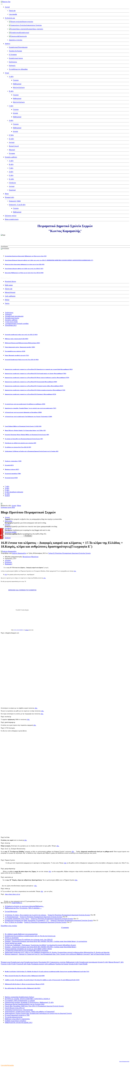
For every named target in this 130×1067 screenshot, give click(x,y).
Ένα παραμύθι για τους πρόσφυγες (15, 351)
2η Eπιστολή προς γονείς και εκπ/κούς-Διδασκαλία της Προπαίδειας (23, 412)
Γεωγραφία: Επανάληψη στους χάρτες (17, 918)
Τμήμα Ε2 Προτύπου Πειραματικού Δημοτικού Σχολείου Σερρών (69, 553)
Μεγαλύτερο (27, 557)
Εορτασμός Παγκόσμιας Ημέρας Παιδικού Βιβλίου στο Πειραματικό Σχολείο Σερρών (27, 434)
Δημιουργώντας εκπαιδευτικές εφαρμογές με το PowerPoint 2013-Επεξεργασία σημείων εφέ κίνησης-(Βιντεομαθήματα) (35, 373)
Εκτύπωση (8, 562)
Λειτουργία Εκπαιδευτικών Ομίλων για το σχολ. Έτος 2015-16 (22, 359)
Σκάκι (29, 964)
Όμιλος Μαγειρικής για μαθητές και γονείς (17, 355)
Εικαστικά (12, 190)
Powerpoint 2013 (44, 962)
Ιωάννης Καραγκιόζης (19, 553)
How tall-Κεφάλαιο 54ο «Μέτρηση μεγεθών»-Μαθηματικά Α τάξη (22, 988)
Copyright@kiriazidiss (7, 1065)
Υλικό (7, 73)
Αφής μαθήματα (10, 296)
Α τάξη (11, 76)
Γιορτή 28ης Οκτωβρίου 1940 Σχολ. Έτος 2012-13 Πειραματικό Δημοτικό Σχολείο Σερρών (34, 1006)
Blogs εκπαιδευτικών (12, 219)
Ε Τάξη (11, 135)
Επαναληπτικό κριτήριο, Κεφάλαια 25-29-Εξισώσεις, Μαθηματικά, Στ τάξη (29, 1002)
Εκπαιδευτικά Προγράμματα (18, 47)
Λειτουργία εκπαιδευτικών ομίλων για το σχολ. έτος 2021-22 (21, 334)
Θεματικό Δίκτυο (10, 281)
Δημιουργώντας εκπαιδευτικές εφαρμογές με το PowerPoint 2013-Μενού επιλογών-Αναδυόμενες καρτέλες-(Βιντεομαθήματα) (37, 377)
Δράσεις (7, 43)
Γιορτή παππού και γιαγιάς (13, 943)
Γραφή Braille (83, 964)
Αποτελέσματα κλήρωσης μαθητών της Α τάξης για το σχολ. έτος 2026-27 (24, 268)
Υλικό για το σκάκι (11, 322)
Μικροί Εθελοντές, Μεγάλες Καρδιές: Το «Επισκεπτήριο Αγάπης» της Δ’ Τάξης (25, 430)
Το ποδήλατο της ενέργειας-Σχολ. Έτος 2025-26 (18, 447)
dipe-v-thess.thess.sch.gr (12, 894)
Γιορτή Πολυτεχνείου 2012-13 (14, 1008)
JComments (65, 927)
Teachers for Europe (15, 51)
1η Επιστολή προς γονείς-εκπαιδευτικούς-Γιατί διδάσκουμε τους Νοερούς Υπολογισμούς (28, 416)
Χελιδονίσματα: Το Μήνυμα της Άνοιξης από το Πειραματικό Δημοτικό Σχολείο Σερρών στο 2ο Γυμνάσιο (31, 451)
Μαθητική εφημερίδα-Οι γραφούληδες (17, 1019)
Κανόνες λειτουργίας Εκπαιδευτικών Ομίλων (19, 997)
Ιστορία (15, 113)
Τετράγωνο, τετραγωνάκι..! (13, 461)
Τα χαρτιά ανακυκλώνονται (13, 1017)
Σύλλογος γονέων (10, 215)
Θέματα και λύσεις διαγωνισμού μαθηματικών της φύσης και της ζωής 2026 (24, 264)
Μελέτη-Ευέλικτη (19, 87)
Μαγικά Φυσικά (10, 292)
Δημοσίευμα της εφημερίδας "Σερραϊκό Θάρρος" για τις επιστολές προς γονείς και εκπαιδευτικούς (30, 408)
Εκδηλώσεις (13, 62)
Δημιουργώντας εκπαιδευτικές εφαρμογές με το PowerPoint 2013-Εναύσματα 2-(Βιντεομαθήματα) (30, 394)
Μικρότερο (34, 557)
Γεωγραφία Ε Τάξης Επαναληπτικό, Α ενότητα (20, 1000)
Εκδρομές (12, 65)
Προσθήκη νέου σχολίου (9, 926)
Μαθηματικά (17, 84)
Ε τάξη (11, 175)
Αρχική (7, 7)
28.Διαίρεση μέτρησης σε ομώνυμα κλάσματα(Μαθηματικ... (24, 906)
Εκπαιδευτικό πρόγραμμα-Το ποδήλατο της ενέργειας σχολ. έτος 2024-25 (29, 939)
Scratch (7, 495)
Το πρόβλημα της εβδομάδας (18, 69)
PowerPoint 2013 (10, 325)
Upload (26, 630)
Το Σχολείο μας (10, 18)
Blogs (7, 194)
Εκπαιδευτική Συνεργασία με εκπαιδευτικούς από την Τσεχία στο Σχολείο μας (30, 936)
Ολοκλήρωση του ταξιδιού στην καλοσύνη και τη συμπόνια (20, 443)
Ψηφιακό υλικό (6, 962)
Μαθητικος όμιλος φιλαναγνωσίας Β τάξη (16, 338)
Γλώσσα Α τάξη (6, 964)
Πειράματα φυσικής (37, 964)
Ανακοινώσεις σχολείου (58, 962)
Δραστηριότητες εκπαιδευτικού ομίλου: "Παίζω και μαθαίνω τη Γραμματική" (30, 1011)
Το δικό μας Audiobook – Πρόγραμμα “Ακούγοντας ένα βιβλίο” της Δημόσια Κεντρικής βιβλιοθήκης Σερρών (40, 945)
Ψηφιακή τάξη (9, 197)
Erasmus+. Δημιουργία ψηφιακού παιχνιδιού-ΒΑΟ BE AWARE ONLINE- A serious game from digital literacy (40, 947)
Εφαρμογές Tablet (15, 201)
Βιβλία (7, 300)
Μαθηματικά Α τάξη (72, 962)
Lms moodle (13, 14)
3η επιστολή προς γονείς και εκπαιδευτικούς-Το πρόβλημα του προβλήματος (25, 404)
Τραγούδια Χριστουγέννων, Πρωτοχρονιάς (19, 1010)
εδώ (6, 574)
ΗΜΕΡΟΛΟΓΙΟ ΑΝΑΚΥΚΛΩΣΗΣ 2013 (18, 1022)
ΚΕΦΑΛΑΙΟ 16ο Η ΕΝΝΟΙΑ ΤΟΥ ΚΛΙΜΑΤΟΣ (22, 590)
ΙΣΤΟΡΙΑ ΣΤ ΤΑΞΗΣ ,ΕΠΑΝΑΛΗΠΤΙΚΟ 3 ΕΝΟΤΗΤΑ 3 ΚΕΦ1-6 (27, 999)
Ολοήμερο (12, 183)
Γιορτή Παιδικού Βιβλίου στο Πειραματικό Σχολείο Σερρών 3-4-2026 (23, 426)
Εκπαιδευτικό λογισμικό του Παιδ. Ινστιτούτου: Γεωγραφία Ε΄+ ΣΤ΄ (27, 920)
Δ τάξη (11, 120)
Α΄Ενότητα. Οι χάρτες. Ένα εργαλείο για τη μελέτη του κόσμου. (25, 915)
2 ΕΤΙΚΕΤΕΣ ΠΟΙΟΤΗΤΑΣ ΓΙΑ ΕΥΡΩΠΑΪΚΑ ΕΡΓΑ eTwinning (26, 950)
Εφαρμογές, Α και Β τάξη (17, 205)
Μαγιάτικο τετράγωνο (12, 469)
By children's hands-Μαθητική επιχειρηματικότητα (21, 934)
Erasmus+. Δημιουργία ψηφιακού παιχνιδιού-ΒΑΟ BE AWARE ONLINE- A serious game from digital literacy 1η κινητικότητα (46, 941)
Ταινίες (7, 303)
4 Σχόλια (8, 560)
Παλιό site (12, 10)
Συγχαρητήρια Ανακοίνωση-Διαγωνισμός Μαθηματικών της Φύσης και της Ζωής (26, 256)
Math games (9, 285)
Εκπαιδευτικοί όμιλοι (16, 58)
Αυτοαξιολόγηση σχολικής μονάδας (17, 323)
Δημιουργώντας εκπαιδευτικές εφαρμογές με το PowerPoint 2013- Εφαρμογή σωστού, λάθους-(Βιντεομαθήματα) (34, 386)
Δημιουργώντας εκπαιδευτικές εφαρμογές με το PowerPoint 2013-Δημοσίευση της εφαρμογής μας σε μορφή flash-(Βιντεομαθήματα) (39, 369)
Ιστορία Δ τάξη (73, 964)
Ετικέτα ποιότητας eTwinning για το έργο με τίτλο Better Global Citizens (28, 949)
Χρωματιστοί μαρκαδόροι (13, 473)
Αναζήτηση (28, 536)
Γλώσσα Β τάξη (21, 964)
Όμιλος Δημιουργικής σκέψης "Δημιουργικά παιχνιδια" (20, 347)
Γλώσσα (15, 80)
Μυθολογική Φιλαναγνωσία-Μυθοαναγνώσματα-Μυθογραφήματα (22, 342)
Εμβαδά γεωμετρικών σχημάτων (15, 1021)
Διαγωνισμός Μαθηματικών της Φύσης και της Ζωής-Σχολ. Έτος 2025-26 (24, 272)
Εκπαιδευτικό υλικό (17, 962)
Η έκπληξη (9, 465)
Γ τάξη (11, 106)
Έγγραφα (12, 153)
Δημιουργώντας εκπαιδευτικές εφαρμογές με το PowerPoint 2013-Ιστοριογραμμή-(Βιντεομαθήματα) (31, 381)
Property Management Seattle (124, 1061)
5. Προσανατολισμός (11, 917)
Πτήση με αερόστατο (12, 938)
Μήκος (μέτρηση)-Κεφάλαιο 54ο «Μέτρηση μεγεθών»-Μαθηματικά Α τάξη (25, 975)
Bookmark (8, 564)
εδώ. (75, 571)
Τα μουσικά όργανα (11, 477)
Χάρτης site (8, 289)
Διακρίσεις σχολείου (15, 40)
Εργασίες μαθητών (11, 157)
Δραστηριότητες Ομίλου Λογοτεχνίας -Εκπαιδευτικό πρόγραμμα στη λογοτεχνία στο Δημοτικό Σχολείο (38, 1013)
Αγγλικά (11, 142)
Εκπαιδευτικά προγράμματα (14, 316)
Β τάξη (11, 91)
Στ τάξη (11, 139)
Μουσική (12, 150)
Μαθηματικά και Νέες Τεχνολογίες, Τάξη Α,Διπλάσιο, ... (23, 908)
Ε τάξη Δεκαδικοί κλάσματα (14, 492)
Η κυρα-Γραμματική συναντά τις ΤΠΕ (17, 1015)
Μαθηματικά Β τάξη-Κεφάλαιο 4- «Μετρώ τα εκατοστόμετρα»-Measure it (24, 984)
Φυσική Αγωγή (14, 146)
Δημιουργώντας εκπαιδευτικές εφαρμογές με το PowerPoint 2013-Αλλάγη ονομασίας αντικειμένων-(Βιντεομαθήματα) (35, 390)
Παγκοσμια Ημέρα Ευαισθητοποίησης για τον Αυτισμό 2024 (24, 1004)
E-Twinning (13, 54)
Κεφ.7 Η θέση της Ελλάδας (14, 922)
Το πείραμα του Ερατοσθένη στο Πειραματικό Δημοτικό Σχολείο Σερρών (24, 438)
